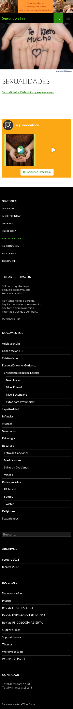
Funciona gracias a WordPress (18, 704)
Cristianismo (10, 260)
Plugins (6, 600)
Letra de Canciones (16, 453)
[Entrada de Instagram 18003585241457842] (53, 150)
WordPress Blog (12, 651)
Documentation (12, 593)
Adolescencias (11, 215)
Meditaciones (12, 460)
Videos (8, 474)
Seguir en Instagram (39, 172)
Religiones (9, 253)
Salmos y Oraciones (16, 467)
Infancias (8, 208)
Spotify (8, 496)
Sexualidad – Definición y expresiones (28, 92)
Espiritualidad (11, 245)
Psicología (9, 230)
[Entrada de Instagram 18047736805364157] (19, 150)
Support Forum (11, 637)
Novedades (9, 200)
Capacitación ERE (13, 350)
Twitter (9, 504)
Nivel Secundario (16, 394)
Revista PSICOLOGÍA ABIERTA (22, 622)
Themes (7, 644)
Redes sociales (11, 482)
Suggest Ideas (11, 629)
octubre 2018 (10, 559)
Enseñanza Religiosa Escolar (21, 372)
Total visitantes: (12, 687)
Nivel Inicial (13, 380)
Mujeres (7, 223)
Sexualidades (11, 238)
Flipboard (10, 489)
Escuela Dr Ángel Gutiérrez (19, 365)
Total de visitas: (12, 684)
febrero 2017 (10, 566)
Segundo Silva (13, 18)
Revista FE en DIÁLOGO (17, 608)
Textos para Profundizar (19, 401)
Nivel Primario (14, 387)
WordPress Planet (13, 659)
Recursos (8, 445)
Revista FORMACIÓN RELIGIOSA (24, 615)
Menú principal (68, 18)
